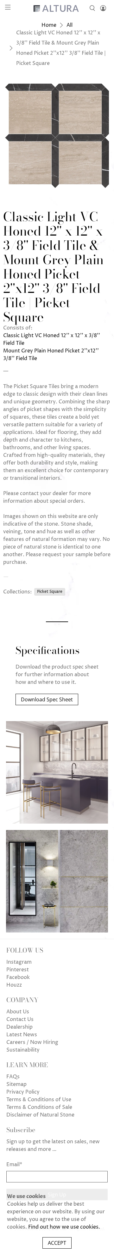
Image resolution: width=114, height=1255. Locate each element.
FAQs (13, 1076)
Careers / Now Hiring (32, 1042)
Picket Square (49, 591)
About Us (17, 1011)
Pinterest (17, 969)
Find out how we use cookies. (64, 1226)
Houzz (14, 985)
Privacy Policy (23, 1091)
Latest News (21, 1034)
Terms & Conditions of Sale (39, 1107)
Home (48, 25)
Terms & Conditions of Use (38, 1099)
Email (14, 1164)
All (69, 25)
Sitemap (16, 1084)
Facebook (18, 977)
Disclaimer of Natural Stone (40, 1114)
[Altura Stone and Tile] (57, 8)
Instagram (19, 962)
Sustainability (23, 1049)
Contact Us (20, 1019)
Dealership (19, 1027)
